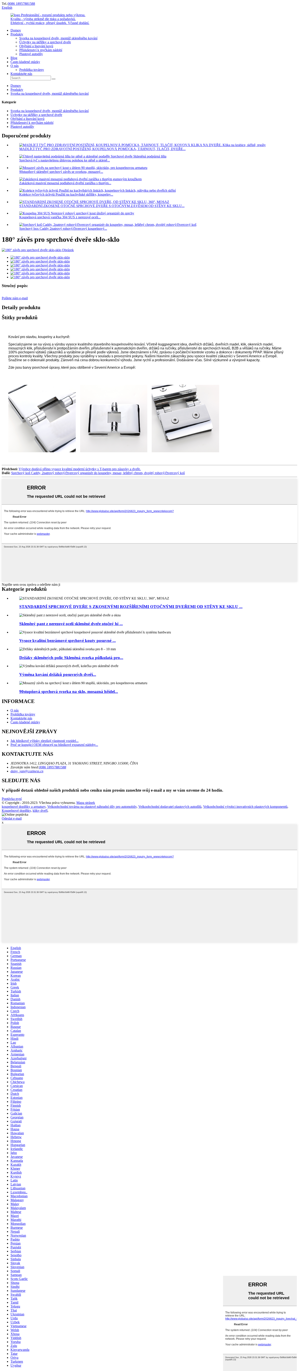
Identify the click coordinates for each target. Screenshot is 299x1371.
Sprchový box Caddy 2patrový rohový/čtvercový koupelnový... (63, 228)
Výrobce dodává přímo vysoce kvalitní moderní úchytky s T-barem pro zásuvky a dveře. (80, 469)
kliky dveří (40, 810)
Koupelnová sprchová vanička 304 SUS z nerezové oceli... (60, 217)
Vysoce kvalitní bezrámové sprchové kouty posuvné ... (67, 640)
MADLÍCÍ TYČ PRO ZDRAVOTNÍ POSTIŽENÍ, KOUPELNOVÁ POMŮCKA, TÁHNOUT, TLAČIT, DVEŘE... (102, 149)
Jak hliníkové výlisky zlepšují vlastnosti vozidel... (45, 741)
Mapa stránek (85, 803)
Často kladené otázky (25, 62)
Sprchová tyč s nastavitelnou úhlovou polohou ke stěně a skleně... (64, 160)
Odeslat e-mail (12, 818)
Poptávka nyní (12, 799)
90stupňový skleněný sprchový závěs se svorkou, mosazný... (61, 172)
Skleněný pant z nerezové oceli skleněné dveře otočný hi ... (71, 623)
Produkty (17, 34)
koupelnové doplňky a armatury (24, 806)
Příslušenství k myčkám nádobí (40, 50)
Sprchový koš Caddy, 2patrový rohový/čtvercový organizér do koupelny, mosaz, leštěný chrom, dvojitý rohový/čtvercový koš (98, 473)
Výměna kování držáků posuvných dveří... (57, 674)
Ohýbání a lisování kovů (36, 46)
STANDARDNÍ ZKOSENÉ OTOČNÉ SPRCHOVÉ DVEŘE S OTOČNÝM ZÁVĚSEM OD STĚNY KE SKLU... (102, 206)
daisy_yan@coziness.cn (27, 771)
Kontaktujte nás (21, 73)
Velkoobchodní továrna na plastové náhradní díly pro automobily (92, 806)
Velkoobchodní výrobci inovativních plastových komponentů (245, 806)
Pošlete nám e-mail (15, 298)
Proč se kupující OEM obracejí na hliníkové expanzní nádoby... (54, 745)
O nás (15, 66)
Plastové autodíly (31, 54)
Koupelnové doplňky (16, 810)
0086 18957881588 (21, 3)
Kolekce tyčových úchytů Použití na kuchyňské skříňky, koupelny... (66, 194)
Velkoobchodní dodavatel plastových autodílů (169, 806)
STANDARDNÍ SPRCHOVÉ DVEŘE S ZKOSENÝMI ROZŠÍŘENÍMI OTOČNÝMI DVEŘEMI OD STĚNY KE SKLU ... (131, 606)
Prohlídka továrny (31, 70)
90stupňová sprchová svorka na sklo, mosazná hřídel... (68, 691)
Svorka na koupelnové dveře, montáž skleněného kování (58, 38)
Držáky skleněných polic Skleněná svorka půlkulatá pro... (71, 657)
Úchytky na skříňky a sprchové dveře (45, 42)
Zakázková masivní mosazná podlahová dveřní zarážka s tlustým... (65, 183)
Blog (14, 58)
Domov (16, 30)
